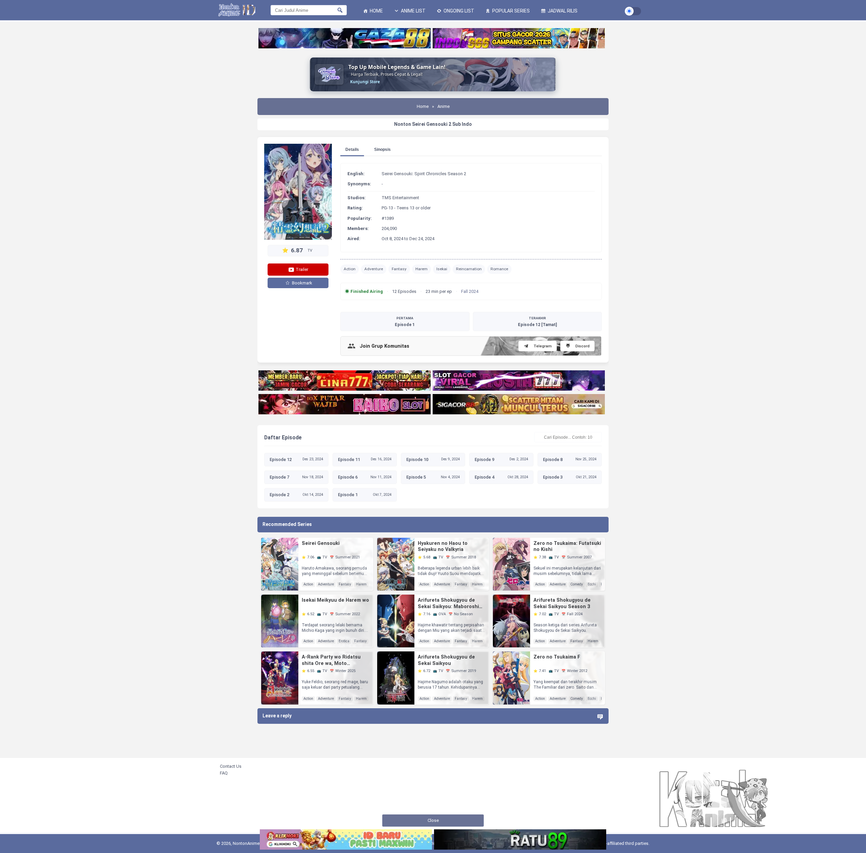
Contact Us (231, 766)
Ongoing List (458, 11)
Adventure (373, 269)
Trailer (301, 269)
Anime (443, 106)
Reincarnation (469, 269)
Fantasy (399, 269)
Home (376, 11)
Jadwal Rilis (562, 11)
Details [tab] (352, 149)
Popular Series (510, 11)
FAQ (224, 773)
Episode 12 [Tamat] (537, 321)
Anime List (413, 11)
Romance (499, 269)
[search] (340, 10)
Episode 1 (405, 321)
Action (350, 269)
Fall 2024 (469, 291)
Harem (421, 269)
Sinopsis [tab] (382, 149)
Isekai (441, 269)
